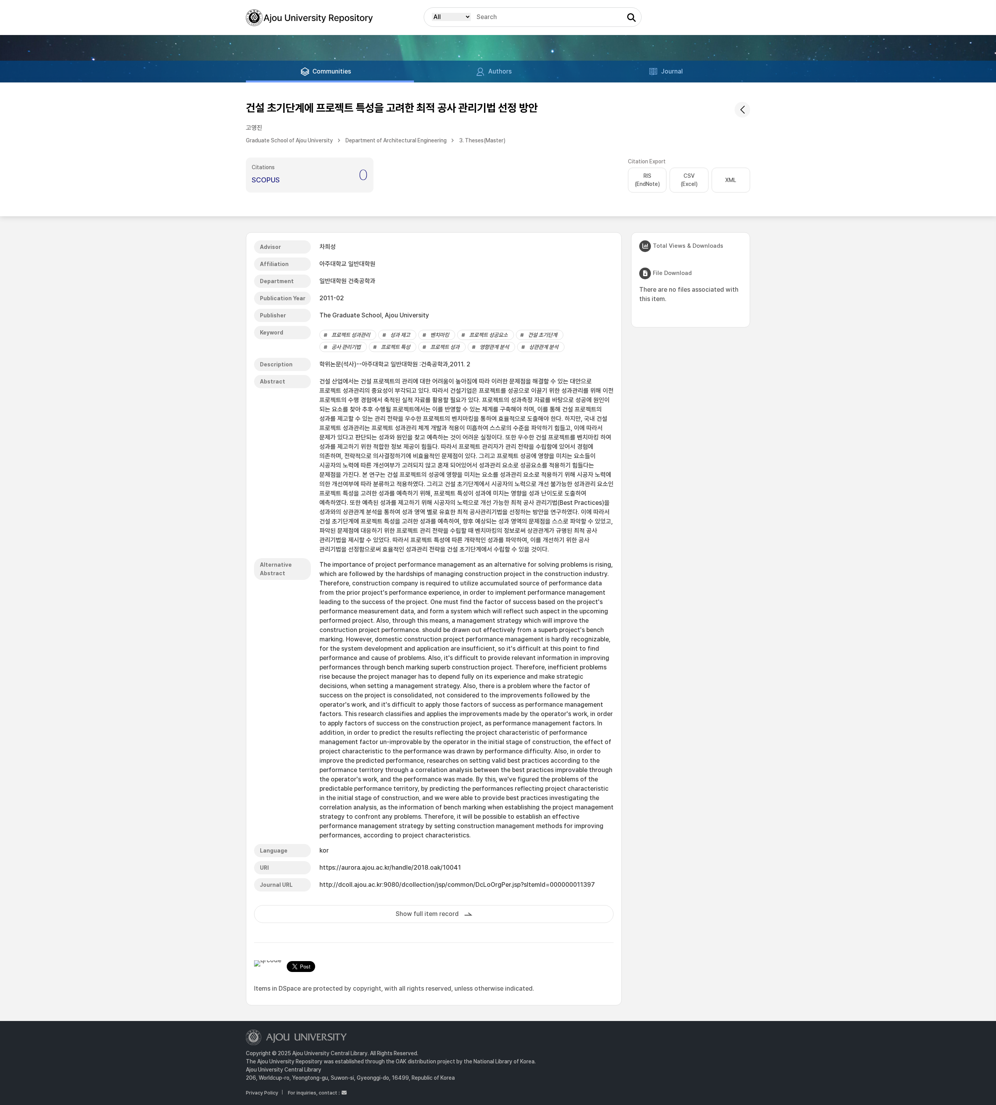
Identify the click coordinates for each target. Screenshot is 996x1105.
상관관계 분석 (543, 347)
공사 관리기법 (346, 347)
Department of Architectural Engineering (396, 140)
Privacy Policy (262, 1093)
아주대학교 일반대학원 (347, 264)
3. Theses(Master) (482, 140)
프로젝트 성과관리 (350, 335)
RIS (647, 180)
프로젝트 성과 (444, 347)
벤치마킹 (439, 335)
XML (730, 180)
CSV (689, 180)
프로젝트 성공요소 (488, 335)
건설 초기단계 (542, 335)
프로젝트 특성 (395, 347)
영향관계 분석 (494, 347)
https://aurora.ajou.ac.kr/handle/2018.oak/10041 (390, 867)
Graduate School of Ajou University (289, 140)
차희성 (327, 246)
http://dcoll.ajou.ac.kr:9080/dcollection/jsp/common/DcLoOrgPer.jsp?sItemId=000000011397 (457, 884)
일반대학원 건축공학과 (347, 281)
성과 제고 (400, 335)
